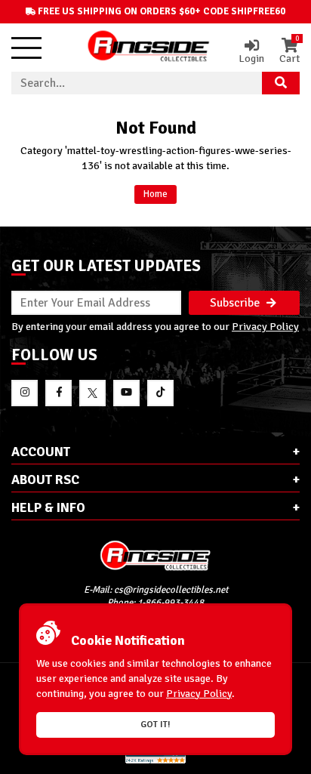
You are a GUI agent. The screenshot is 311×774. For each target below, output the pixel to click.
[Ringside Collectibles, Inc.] (155, 555)
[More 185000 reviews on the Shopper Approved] (155, 760)
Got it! (155, 724)
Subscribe (236, 302)
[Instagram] (24, 393)
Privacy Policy (265, 326)
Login (251, 58)
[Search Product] (281, 83)
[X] (92, 393)
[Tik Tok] (160, 393)
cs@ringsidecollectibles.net (171, 590)
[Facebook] (58, 393)
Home (155, 194)
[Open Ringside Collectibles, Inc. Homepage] (149, 47)
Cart (289, 51)
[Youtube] (126, 393)
